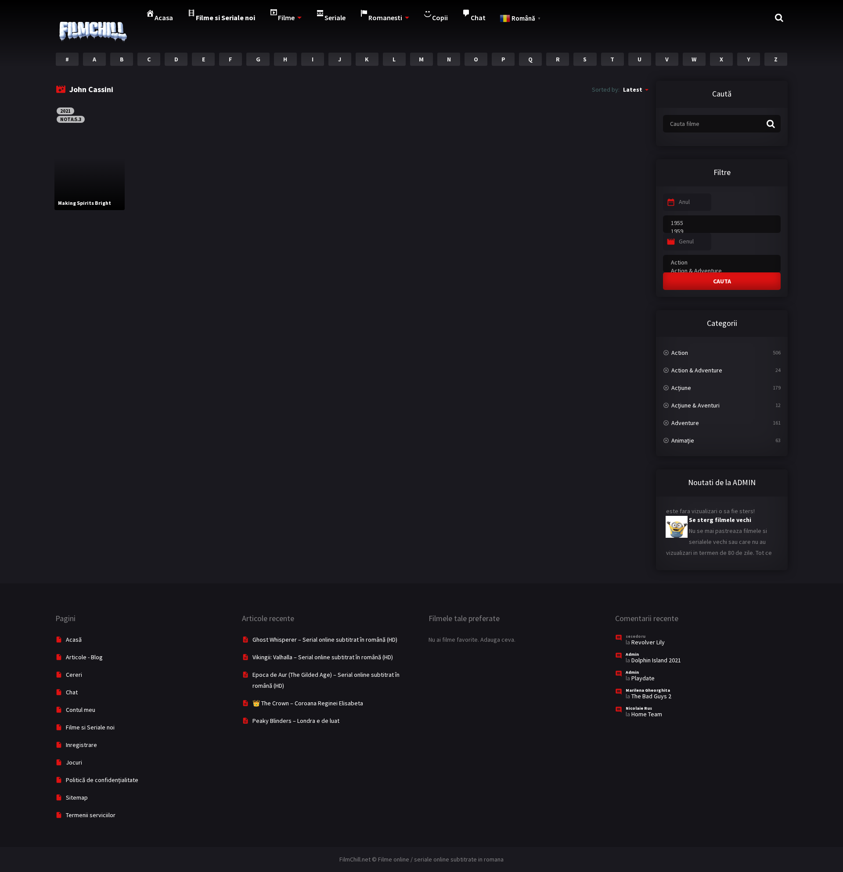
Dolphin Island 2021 (656, 660)
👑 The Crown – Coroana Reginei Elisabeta (307, 703)
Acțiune (681, 388)
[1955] (722, 223)
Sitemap (77, 797)
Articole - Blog (84, 657)
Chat (72, 692)
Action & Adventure (696, 370)
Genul (686, 241)
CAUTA (722, 281)
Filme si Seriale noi (90, 727)
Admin (632, 654)
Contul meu (80, 710)
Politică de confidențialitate (102, 780)
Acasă (74, 639)
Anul (684, 202)
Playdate (643, 678)
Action (679, 353)
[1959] (722, 231)
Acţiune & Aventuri (695, 405)
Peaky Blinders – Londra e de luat (295, 721)
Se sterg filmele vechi (698, 513)
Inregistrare (81, 745)
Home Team (646, 714)
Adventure (685, 423)
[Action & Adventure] (722, 271)
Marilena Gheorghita (648, 690)
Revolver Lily (648, 642)
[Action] (722, 262)
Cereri (74, 675)
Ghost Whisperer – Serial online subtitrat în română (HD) (324, 639)
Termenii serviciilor (90, 815)
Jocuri (74, 762)
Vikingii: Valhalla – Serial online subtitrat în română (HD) (322, 657)
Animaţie (682, 440)
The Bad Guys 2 (651, 696)
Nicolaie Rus (639, 708)
